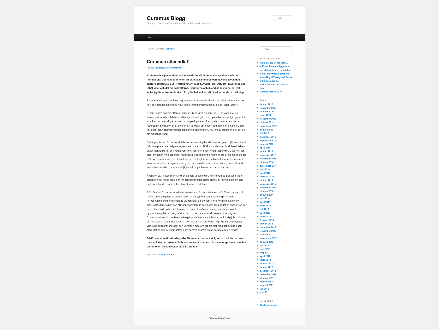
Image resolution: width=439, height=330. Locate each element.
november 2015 (268, 187)
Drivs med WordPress (219, 318)
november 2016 (268, 158)
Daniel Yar (170, 48)
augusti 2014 (266, 194)
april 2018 (265, 147)
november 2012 (268, 230)
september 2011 (268, 281)
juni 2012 (265, 249)
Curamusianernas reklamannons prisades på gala (274, 84)
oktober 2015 (267, 191)
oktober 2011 (267, 277)
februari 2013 (267, 220)
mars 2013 (265, 216)
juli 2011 (264, 288)
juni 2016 (265, 169)
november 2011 (268, 274)
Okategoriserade (166, 254)
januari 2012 (266, 267)
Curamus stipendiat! (168, 61)
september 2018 (268, 140)
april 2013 (265, 212)
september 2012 (268, 238)
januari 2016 (266, 180)
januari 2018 (266, 151)
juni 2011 (265, 292)
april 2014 (265, 201)
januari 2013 (266, 223)
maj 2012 (264, 252)
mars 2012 (265, 259)
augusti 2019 (266, 129)
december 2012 (268, 227)
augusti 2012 (266, 241)
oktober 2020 (267, 111)
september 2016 (268, 165)
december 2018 (268, 136)
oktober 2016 (267, 162)
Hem (150, 37)
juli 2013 (264, 209)
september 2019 (268, 126)
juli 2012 (264, 245)
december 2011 (268, 270)
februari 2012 (267, 263)
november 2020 (268, 107)
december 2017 (268, 155)
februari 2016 (267, 176)
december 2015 (268, 183)
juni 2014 (265, 198)
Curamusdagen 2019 (271, 91)
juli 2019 (264, 133)
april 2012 (265, 256)
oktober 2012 (267, 234)
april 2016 (265, 173)
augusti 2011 (266, 285)
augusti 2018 (266, 144)
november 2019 (268, 118)
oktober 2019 (267, 122)
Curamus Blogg (166, 18)
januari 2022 (266, 104)
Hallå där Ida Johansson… (274, 62)
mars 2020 (265, 115)
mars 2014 (265, 205)
